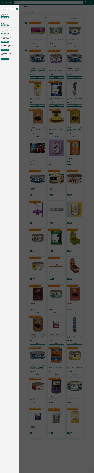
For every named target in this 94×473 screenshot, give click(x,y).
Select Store (5, 17)
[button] (92, 472)
